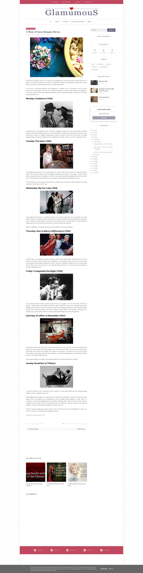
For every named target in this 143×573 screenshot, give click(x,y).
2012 (93, 163)
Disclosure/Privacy (78, 21)
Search (111, 30)
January (96, 154)
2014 (93, 159)
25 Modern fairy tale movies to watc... (77, 484)
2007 (93, 172)
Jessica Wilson (38, 415)
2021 (93, 132)
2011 (93, 166)
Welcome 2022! (103, 81)
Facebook (95, 52)
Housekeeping (100, 64)
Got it (111, 569)
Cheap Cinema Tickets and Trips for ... (34, 484)
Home (50, 21)
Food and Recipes (104, 66)
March (95, 139)
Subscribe (104, 118)
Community (94, 66)
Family (93, 64)
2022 (93, 130)
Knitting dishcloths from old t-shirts (103, 144)
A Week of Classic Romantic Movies (103, 152)
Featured (41, 423)
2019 (93, 137)
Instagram (103, 52)
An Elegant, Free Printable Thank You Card (106, 90)
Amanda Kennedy (31, 34)
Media (90, 21)
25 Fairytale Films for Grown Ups (55, 484)
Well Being (108, 64)
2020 (93, 135)
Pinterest (112, 52)
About (57, 21)
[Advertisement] (56, 442)
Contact (66, 21)
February (96, 141)
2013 (93, 161)
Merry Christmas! (104, 97)
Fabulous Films (31, 28)
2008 (93, 170)
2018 (93, 157)
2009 (93, 168)
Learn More (103, 569)
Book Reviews (95, 69)
